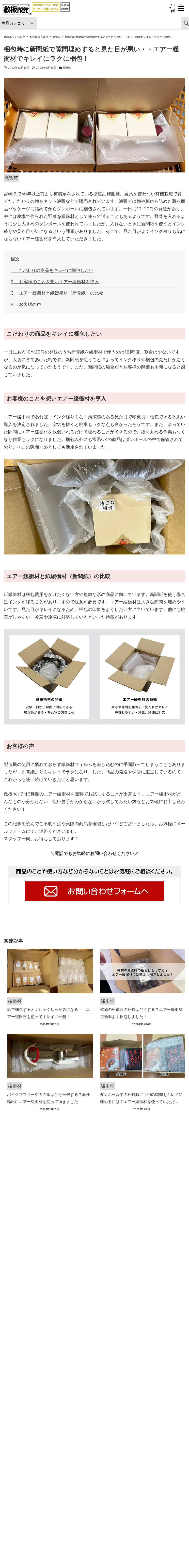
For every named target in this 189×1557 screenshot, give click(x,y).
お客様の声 (30, 304)
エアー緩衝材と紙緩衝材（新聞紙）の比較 (61, 293)
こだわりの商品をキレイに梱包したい (56, 270)
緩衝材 (67, 68)
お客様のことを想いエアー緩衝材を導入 (59, 281)
